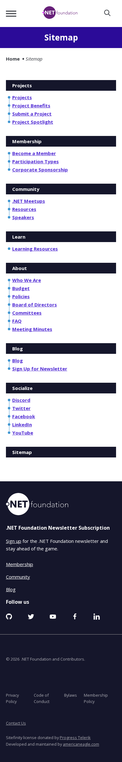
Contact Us (16, 723)
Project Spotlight (32, 122)
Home (13, 59)
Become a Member (34, 153)
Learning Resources (35, 249)
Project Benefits (31, 105)
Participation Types (35, 161)
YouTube (22, 433)
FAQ (17, 321)
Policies (21, 296)
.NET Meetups (28, 201)
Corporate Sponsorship (40, 169)
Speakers (23, 217)
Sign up (13, 541)
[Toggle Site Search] (107, 13)
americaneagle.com (81, 744)
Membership (19, 564)
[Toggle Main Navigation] (11, 14)
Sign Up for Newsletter (39, 368)
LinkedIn (22, 424)
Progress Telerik (75, 737)
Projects (22, 97)
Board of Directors (34, 304)
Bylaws (70, 695)
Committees (27, 313)
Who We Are (26, 280)
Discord (21, 400)
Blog (17, 360)
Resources (24, 209)
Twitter (21, 408)
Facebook (23, 416)
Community (18, 576)
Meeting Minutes (32, 329)
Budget (21, 288)
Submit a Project (32, 114)
